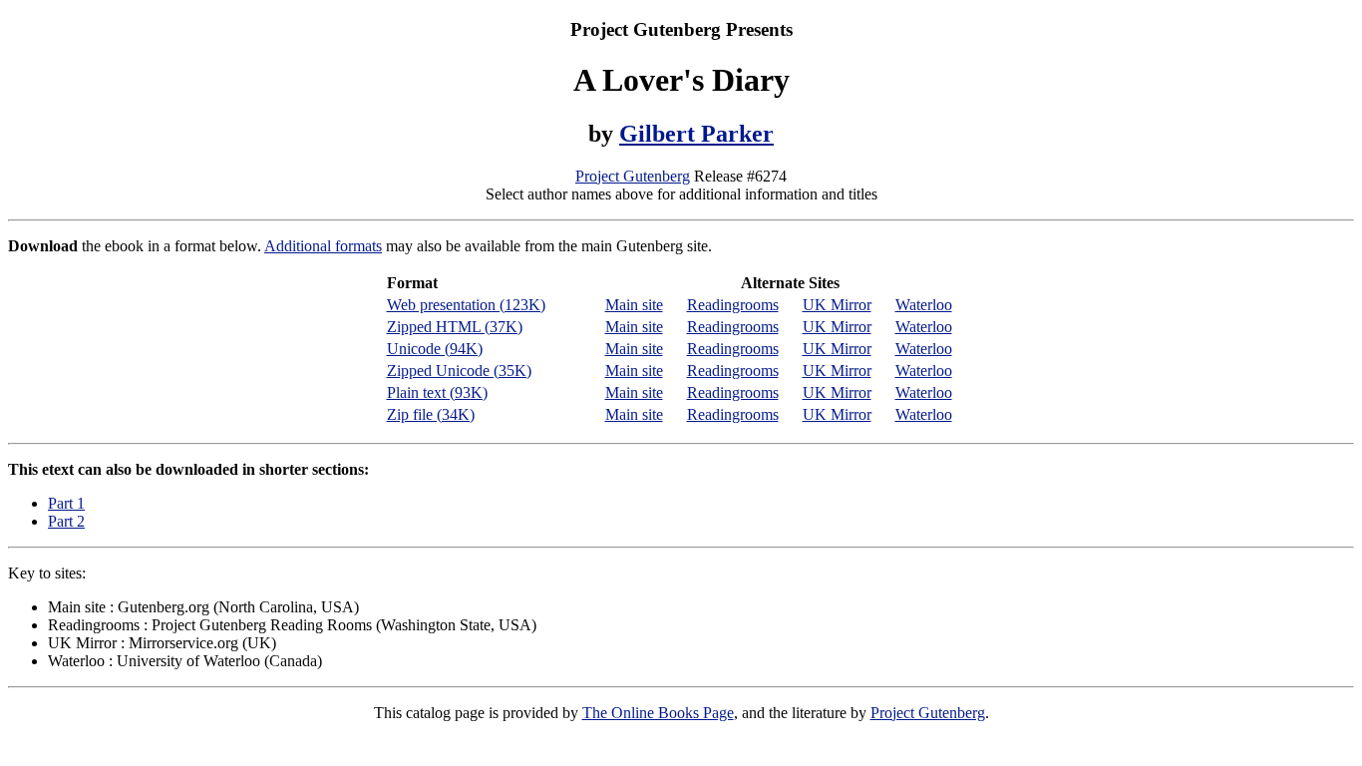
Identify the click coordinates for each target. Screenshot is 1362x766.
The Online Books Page (658, 712)
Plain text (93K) (437, 392)
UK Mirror (837, 304)
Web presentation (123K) (466, 304)
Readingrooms (733, 304)
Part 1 (66, 503)
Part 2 (66, 521)
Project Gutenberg (632, 176)
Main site (634, 304)
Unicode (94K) (435, 348)
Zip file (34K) (431, 414)
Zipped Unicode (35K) (459, 370)
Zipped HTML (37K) (454, 326)
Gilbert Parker (696, 134)
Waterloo (923, 304)
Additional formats (323, 245)
